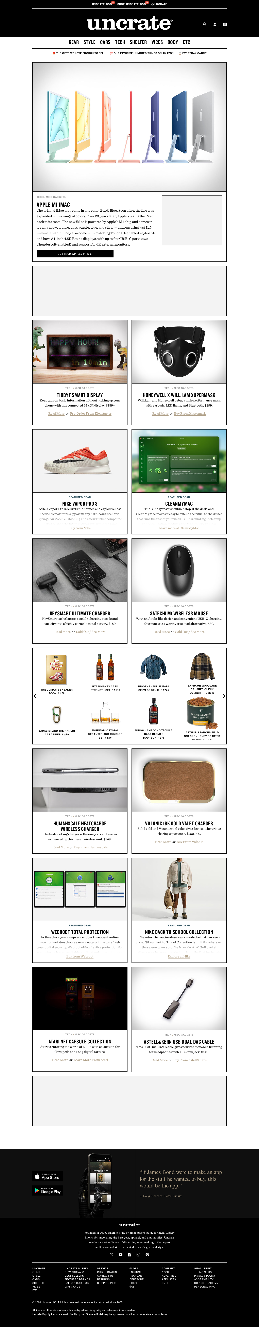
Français (136, 1275)
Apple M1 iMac (53, 204)
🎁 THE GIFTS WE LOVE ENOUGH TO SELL (78, 53)
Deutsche (137, 1279)
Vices (157, 42)
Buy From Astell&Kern (190, 1060)
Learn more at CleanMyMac (179, 528)
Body (173, 42)
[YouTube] (120, 1254)
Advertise (169, 1275)
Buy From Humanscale (90, 847)
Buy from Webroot (79, 956)
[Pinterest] (147, 1254)
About (166, 1272)
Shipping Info (106, 1283)
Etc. (35, 1290)
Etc (186, 42)
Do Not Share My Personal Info (206, 1284)
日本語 (133, 1283)
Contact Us (105, 1275)
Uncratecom (102, 4)
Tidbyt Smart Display (80, 395)
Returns (103, 1279)
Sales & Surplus (77, 1283)
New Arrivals (74, 1272)
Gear (74, 42)
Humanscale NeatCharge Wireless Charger (80, 826)
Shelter (138, 42)
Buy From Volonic (190, 842)
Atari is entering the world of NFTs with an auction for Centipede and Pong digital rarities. (80, 1049)
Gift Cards (72, 1286)
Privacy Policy (205, 1275)
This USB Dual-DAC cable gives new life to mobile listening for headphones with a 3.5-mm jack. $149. (179, 1049)
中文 (132, 1286)
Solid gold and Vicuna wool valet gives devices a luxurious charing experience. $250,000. (179, 831)
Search (204, 24)
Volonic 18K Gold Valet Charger (179, 823)
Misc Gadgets (56, 197)
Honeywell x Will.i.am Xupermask (179, 395)
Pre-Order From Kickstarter (90, 413)
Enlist (166, 1283)
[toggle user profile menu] (215, 24)
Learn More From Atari (91, 1060)
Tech (120, 42)
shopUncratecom (132, 4)
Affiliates (169, 1279)
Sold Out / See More (90, 632)
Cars (105, 42)
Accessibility (204, 1279)
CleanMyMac (179, 503)
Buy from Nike (80, 528)
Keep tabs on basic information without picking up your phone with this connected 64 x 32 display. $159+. (80, 402)
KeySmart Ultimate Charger (80, 613)
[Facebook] (129, 1254)
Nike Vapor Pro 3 (80, 503)
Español (136, 1272)
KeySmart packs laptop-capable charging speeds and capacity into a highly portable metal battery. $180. (80, 621)
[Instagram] (138, 1254)
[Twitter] (111, 1254)
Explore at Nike (179, 956)
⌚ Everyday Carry (192, 53)
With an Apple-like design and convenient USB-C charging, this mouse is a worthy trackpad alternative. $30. (179, 621)
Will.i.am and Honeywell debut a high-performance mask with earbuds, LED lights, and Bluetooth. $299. (179, 402)
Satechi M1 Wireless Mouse (179, 613)
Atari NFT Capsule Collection (80, 1041)
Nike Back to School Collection (179, 931)
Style (90, 42)
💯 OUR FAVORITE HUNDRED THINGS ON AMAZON (142, 53)
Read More (56, 413)
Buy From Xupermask (190, 413)
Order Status (107, 1272)
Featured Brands (77, 1279)
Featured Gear (80, 497)
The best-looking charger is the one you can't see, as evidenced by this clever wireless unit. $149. (80, 836)
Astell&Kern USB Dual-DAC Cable (179, 1041)
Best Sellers (74, 1275)
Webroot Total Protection (80, 931)
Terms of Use (203, 1272)
